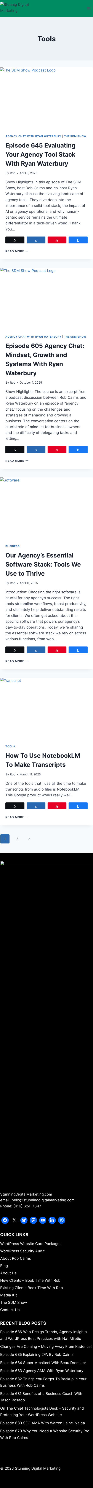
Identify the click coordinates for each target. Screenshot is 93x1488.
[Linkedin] (52, 1220)
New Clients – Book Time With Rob (30, 1280)
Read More (17, 251)
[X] (14, 1220)
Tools (10, 746)
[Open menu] (89, 8)
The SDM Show (75, 136)
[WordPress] (61, 1220)
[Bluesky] (24, 1220)
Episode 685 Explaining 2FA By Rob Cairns (37, 1354)
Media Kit (8, 1295)
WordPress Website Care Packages (30, 1244)
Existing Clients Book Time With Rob (31, 1288)
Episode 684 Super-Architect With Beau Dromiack (43, 1363)
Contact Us (10, 1310)
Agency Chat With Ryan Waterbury (33, 136)
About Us (8, 1273)
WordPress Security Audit (22, 1251)
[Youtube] (43, 1220)
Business (12, 546)
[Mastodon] (33, 1220)
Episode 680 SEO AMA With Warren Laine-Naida (42, 1423)
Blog (4, 1266)
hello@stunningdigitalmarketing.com (43, 1200)
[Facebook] (5, 1220)
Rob (12, 173)
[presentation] (46, 98)
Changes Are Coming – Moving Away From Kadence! (46, 1346)
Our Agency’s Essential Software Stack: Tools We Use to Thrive (43, 564)
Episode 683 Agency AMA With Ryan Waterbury (41, 1371)
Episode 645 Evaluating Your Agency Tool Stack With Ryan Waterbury (40, 154)
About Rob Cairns (15, 1258)
